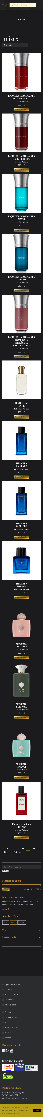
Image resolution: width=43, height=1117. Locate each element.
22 (17, 848)
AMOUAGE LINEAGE (21, 767)
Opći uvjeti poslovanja (13, 984)
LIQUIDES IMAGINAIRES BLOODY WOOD (21, 98)
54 (15, 852)
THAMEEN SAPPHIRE (21, 526)
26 (5, 852)
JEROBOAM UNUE (21, 406)
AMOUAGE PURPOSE (21, 706)
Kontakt (8, 1037)
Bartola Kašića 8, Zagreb (14, 1092)
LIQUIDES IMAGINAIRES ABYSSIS (21, 279)
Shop (7, 1022)
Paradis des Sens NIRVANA (21, 827)
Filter (6, 889)
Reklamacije (9, 999)
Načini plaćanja (11, 989)
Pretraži (6, 871)
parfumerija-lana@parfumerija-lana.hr (15, 1098)
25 (34, 848)
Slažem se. (37, 1110)
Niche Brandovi (11, 1017)
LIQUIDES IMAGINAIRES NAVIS (21, 219)
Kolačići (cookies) (12, 1004)
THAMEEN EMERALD (21, 466)
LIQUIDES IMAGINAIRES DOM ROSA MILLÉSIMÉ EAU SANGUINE (21, 343)
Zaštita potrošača (12, 994)
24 (28, 848)
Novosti (8, 1032)
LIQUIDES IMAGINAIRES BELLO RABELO (21, 159)
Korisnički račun (11, 1027)
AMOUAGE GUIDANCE (21, 646)
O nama (8, 1012)
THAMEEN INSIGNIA (21, 586)
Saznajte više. (16, 1113)
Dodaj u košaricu (21, 109)
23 (23, 848)
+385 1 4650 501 (11, 1095)
